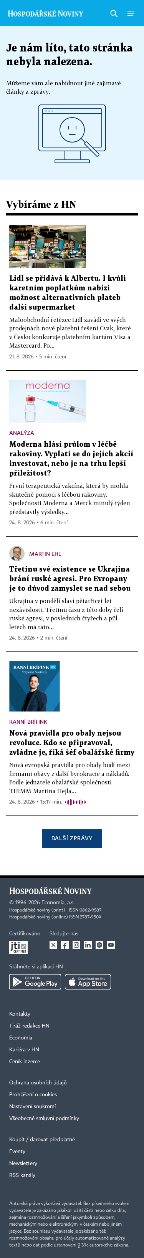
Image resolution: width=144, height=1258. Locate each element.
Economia (20, 1038)
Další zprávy (72, 838)
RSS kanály (22, 1175)
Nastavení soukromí (32, 1106)
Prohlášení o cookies (33, 1094)
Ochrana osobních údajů (38, 1083)
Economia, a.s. (57, 902)
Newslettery (23, 1163)
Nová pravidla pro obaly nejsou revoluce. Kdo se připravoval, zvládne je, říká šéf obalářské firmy (71, 743)
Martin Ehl (45, 553)
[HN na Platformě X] (53, 945)
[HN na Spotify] (99, 945)
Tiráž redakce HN (29, 1026)
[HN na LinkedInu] (88, 945)
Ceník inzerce (24, 1061)
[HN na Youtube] (111, 945)
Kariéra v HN (24, 1049)
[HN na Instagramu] (76, 945)
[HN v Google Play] (35, 981)
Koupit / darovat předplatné (42, 1139)
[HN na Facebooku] (65, 945)
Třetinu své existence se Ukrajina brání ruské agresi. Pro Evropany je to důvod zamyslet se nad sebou (70, 579)
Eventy (17, 1151)
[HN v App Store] (88, 981)
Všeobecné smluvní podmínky (44, 1118)
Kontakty (19, 1014)
